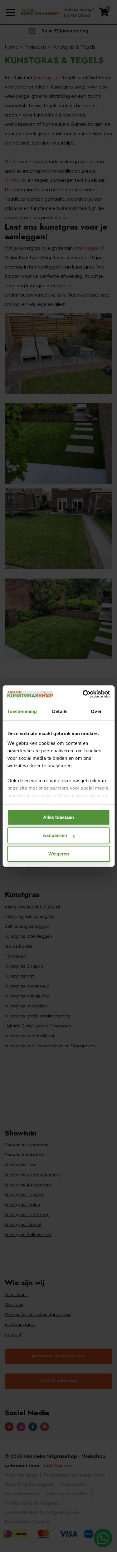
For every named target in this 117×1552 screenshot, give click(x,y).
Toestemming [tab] (22, 711)
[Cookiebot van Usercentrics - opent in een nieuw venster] (83, 694)
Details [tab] (59, 711)
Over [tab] (96, 711)
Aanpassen (55, 835)
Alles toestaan (58, 817)
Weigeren (58, 853)
